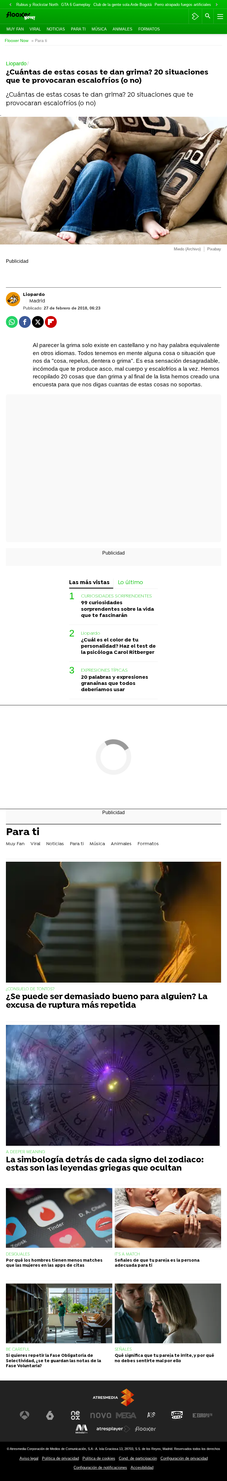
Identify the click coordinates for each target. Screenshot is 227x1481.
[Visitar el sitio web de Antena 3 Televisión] (24, 1415)
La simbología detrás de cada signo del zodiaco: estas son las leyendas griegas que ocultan (105, 1164)
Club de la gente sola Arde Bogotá (122, 4)
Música (99, 29)
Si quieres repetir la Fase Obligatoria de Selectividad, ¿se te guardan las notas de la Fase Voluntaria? (53, 1361)
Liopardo (90, 633)
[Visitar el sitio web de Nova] (100, 1415)
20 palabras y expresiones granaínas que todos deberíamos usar (114, 683)
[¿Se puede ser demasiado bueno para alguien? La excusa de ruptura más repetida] (113, 923)
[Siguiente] (216, 5)
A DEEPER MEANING (25, 1152)
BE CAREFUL (18, 1349)
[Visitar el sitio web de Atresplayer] (113, 1429)
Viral (35, 29)
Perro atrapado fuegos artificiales (183, 4)
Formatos (149, 29)
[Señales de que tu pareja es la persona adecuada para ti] (168, 1218)
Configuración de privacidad (184, 1458)
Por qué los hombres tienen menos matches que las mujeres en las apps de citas (54, 1263)
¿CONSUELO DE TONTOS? (30, 989)
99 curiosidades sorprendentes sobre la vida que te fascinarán (117, 609)
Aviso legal (29, 1458)
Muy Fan (15, 29)
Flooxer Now (16, 40)
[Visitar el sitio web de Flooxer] (145, 1429)
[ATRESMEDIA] (113, 1397)
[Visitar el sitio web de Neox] (75, 1415)
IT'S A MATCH (127, 1254)
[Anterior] (10, 5)
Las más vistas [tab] (89, 582)
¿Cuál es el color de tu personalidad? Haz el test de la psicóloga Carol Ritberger (118, 646)
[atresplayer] (195, 16)
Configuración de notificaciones (100, 1467)
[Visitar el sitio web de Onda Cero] (177, 1415)
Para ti (78, 29)
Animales (122, 29)
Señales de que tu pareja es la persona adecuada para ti (157, 1263)
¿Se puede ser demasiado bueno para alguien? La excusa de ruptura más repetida (106, 1001)
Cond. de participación (138, 1458)
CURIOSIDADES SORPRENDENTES (116, 596)
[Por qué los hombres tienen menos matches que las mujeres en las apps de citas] (59, 1218)
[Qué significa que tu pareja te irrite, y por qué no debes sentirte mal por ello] (168, 1314)
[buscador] (208, 16)
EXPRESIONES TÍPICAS (104, 670)
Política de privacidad (60, 1458)
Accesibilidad (142, 1467)
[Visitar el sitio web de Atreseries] (151, 1415)
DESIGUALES (18, 1254)
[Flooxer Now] (29, 16)
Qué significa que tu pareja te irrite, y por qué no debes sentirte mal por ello (164, 1358)
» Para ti (39, 40)
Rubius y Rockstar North (37, 4)
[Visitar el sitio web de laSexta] (50, 1415)
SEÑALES (123, 1349)
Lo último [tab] (130, 582)
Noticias (56, 29)
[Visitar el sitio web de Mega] (126, 1415)
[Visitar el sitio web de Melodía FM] (81, 1429)
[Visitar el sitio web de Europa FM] (202, 1415)
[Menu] (220, 16)
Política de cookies (98, 1458)
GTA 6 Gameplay (75, 4)
